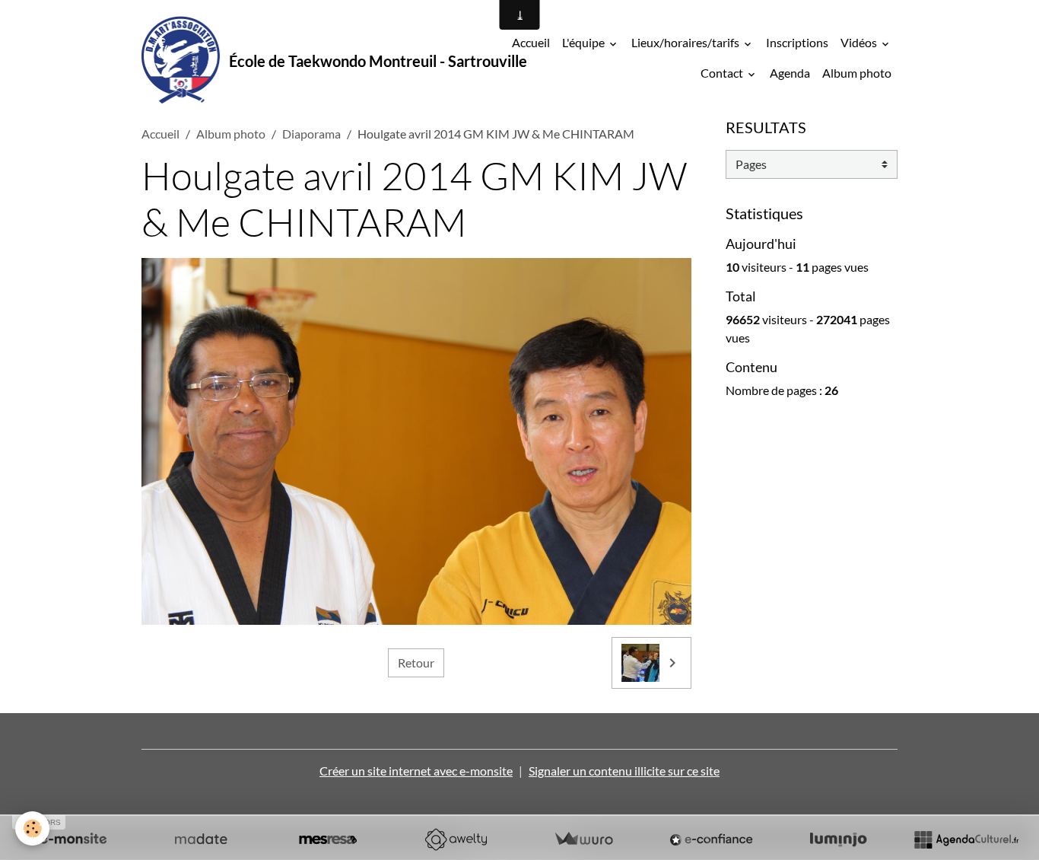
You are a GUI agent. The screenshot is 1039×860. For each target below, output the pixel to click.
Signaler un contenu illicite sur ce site (624, 770)
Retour (416, 662)
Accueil (531, 42)
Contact (723, 72)
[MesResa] (328, 839)
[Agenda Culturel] (966, 839)
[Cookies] (32, 828)
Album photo (856, 72)
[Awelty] (456, 839)
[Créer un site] (73, 839)
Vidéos (859, 42)
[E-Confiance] (711, 839)
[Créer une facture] (583, 839)
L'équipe (584, 42)
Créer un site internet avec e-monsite (416, 770)
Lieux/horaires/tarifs (686, 42)
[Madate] (201, 839)
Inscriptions (797, 42)
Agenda (790, 72)
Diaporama (311, 133)
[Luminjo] (838, 839)
